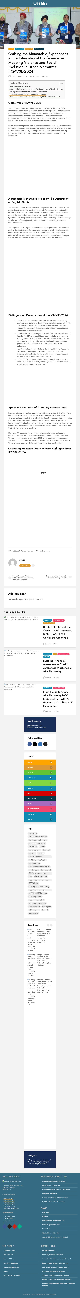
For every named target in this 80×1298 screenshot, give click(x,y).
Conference (29, 49)
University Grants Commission (52, 1255)
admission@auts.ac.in (11, 1208)
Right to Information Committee (53, 1202)
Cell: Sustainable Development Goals (40, 870)
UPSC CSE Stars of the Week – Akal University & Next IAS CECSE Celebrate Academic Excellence (57, 634)
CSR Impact (46, 907)
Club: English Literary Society (39, 887)
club (30, 877)
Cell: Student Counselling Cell (39, 867)
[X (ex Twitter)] (45, 744)
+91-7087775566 (9, 1204)
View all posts (25, 565)
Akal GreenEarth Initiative (38, 837)
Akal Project (33, 847)
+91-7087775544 (9, 1202)
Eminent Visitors (9, 1259)
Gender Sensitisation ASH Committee (55, 1198)
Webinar (46, 656)
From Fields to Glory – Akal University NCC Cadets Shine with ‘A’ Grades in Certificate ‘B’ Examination (58, 699)
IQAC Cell (45, 1212)
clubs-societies (34, 907)
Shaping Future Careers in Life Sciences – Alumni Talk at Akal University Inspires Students (44, 960)
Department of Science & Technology (55, 1263)
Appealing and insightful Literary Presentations (27, 94)
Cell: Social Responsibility (37, 860)
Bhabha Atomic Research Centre (53, 1271)
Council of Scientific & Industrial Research (56, 1259)
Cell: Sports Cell (34, 863)
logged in (22, 599)
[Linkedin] (40, 744)
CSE (55, 654)
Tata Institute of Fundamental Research (56, 1275)
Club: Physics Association (38, 893)
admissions (33, 833)
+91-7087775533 (9, 1200)
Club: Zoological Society (37, 903)
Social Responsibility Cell (51, 1225)
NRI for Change (34, 910)
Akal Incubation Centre (37, 843)
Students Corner (59, 620)
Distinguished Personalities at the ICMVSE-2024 (28, 92)
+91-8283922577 (9, 1217)
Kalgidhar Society (48, 1251)
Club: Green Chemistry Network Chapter (37, 890)
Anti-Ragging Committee (51, 1185)
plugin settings (42, 1164)
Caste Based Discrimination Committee (56, 1189)
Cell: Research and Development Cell (35, 857)
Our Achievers (8, 1255)
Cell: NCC (32, 853)
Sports (6, 1271)
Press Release (39, 49)
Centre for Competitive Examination (37, 873)
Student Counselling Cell (50, 1233)
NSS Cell (45, 1216)
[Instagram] (35, 744)
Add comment (34, 76)
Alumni (42, 847)
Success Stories (49, 623)
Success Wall (33, 913)
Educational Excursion (11, 1267)
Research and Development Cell (53, 1221)
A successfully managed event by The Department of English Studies (36, 89)
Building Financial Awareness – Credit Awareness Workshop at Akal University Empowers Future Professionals (57, 669)
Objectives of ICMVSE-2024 (20, 86)
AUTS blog (40, 3)
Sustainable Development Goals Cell (55, 1237)
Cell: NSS (41, 853)
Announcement (34, 850)
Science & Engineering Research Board (55, 1267)
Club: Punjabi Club (35, 897)
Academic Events (9, 1251)
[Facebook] (30, 744)
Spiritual (45, 910)
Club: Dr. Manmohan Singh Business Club (38, 880)
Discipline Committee (49, 1194)
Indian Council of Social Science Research (56, 1280)
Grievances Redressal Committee (53, 1181)
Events (11, 49)
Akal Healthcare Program (38, 840)
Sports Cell (46, 1229)
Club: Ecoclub (33, 883)
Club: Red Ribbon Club (36, 900)
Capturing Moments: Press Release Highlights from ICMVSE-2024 (34, 97)
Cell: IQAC (46, 850)
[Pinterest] (14, 1226)
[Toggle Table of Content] (60, 83)
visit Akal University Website (37, 728)
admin (13, 76)
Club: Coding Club (40, 877)
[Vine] (20, 1226)
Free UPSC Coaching (11, 1263)
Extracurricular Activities (12, 1275)
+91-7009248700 (9, 1206)
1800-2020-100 (8, 1198)
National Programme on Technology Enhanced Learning (58, 1285)
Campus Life (19, 49)
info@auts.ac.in (9, 1221)
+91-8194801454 (9, 1219)
